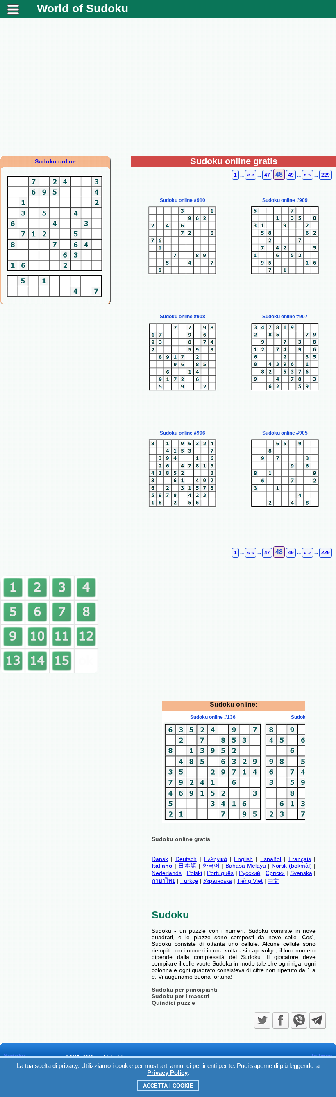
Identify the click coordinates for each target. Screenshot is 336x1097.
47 (267, 175)
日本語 (187, 865)
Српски (275, 873)
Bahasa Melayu (245, 865)
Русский (249, 873)
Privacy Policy (167, 1072)
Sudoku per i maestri (180, 996)
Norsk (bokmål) (292, 865)
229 (325, 175)
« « (250, 175)
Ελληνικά (215, 859)
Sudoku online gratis (181, 839)
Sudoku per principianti (185, 989)
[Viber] (299, 1020)
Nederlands (167, 873)
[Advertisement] (168, 90)
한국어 (211, 865)
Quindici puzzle (173, 1003)
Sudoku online (55, 161)
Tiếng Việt (250, 880)
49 (291, 175)
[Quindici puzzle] (49, 672)
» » (307, 175)
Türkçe (189, 880)
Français (299, 859)
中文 (273, 880)
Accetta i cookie (168, 1086)
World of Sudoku (82, 8)
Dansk (160, 859)
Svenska (301, 873)
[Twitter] (262, 1020)
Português (220, 873)
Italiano (162, 865)
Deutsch (186, 859)
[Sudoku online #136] (212, 819)
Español (270, 859)
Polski (194, 873)
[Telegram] (317, 1020)
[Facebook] (280, 1020)
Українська (217, 880)
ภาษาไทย (163, 880)
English (243, 859)
